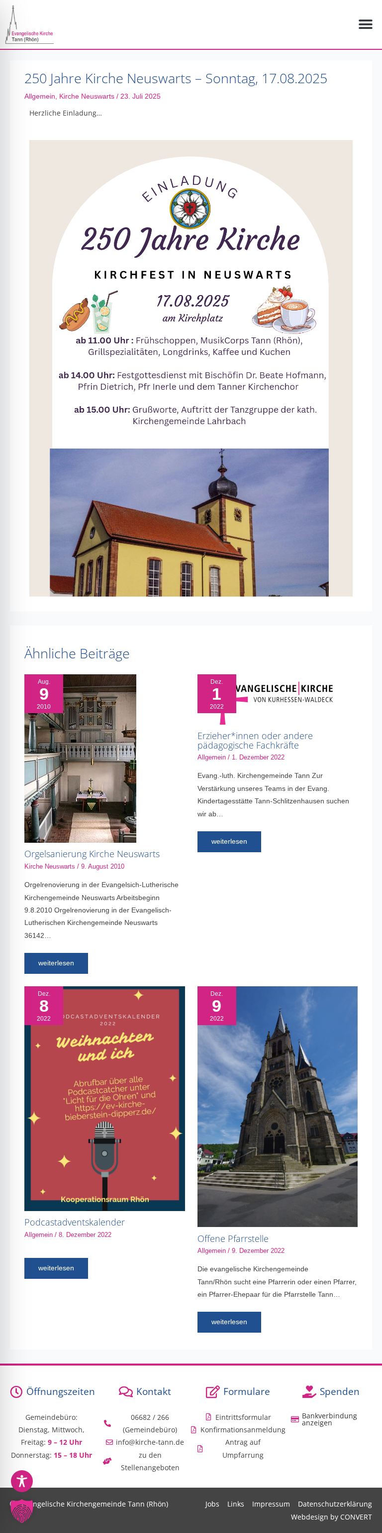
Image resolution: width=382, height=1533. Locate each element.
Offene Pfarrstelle (233, 1238)
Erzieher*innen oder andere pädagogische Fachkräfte (255, 740)
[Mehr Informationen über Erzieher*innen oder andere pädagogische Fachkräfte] (265, 699)
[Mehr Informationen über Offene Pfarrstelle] (277, 1106)
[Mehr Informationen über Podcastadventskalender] (104, 1098)
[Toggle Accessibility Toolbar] (22, 1481)
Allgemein (39, 96)
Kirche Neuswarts (86, 96)
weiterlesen (56, 963)
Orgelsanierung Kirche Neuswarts (92, 854)
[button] (366, 24)
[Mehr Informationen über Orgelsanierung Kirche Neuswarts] (80, 758)
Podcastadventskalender (74, 1222)
